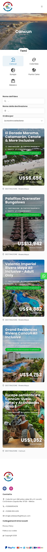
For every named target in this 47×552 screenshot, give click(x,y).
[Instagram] (11, 488)
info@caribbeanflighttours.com (17, 516)
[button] (41, 6)
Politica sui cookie (10, 531)
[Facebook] (5, 488)
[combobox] (23, 110)
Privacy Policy (8, 526)
